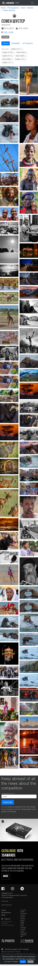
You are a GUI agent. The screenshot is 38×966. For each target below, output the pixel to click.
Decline (30, 961)
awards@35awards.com (8, 793)
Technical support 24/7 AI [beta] (17, 949)
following (23, 29)
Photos (5, 43)
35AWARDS (15, 43)
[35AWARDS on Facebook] (2, 889)
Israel (23, 8)
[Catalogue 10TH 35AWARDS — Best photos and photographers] (19, 830)
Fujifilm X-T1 (7, 62)
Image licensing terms (6, 904)
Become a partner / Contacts (10, 951)
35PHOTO (29, 43)
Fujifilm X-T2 (17, 49)
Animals (5, 37)
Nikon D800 (7, 59)
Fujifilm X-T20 (8, 52)
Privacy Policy (4, 901)
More (5, 876)
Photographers (13, 8)
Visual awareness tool (7, 925)
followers (9, 29)
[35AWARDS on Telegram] (22, 889)
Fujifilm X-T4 (20, 59)
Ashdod (30, 8)
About (3, 910)
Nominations (6, 913)
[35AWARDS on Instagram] (12, 889)
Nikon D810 (22, 52)
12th (16, 3)
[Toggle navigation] (32, 3)
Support (7, 919)
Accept (23, 961)
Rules (3, 915)
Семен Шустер (9, 10)
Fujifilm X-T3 (7, 56)
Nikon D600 (21, 56)
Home (3, 8)
